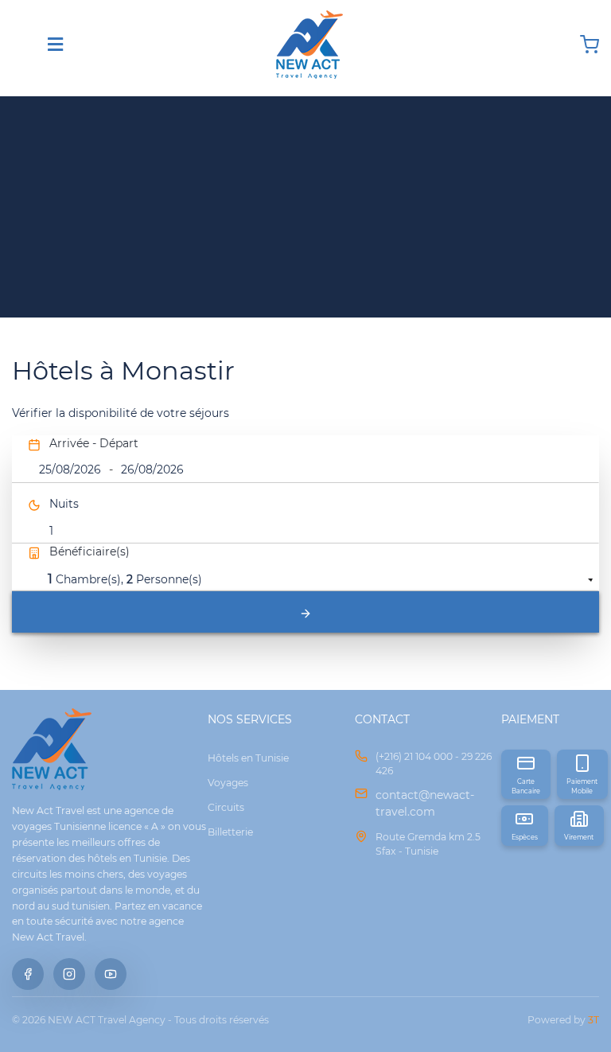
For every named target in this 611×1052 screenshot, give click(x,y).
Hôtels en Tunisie (248, 758)
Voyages (228, 783)
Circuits (226, 807)
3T (593, 1020)
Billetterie (230, 832)
